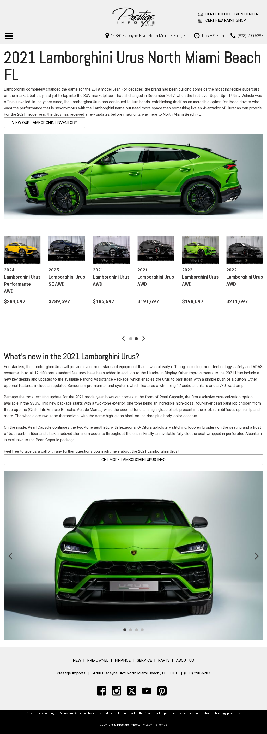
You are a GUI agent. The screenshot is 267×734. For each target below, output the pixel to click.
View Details (22, 317)
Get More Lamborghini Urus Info (133, 459)
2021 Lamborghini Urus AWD (111, 277)
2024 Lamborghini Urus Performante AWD (22, 280)
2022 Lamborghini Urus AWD (200, 277)
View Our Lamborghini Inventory (44, 122)
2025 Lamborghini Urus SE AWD (66, 277)
